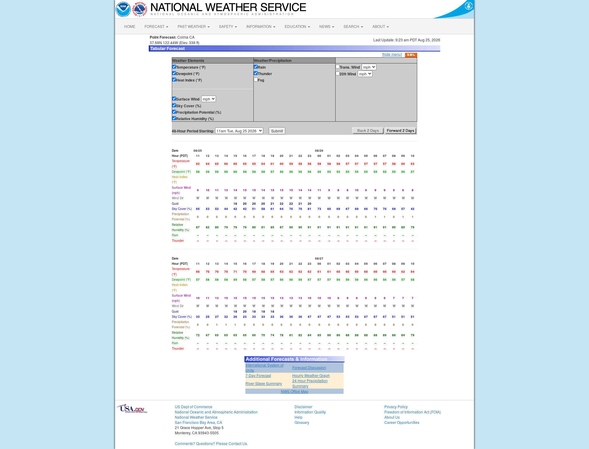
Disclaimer (303, 406)
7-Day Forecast (258, 375)
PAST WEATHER (192, 26)
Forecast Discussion (309, 367)
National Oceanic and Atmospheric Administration (216, 411)
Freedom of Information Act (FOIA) (412, 411)
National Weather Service (196, 417)
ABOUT (379, 26)
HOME (129, 26)
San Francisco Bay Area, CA (198, 422)
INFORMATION (259, 26)
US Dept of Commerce (193, 406)
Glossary (301, 422)
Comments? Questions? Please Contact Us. (211, 443)
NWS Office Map (294, 391)
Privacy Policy (396, 406)
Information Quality (310, 411)
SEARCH (352, 26)
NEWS (325, 26)
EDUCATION (296, 26)
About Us (392, 417)
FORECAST (154, 26)
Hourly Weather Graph (311, 375)
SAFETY (226, 26)
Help (298, 417)
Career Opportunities (401, 422)
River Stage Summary (263, 383)
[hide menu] (392, 54)
